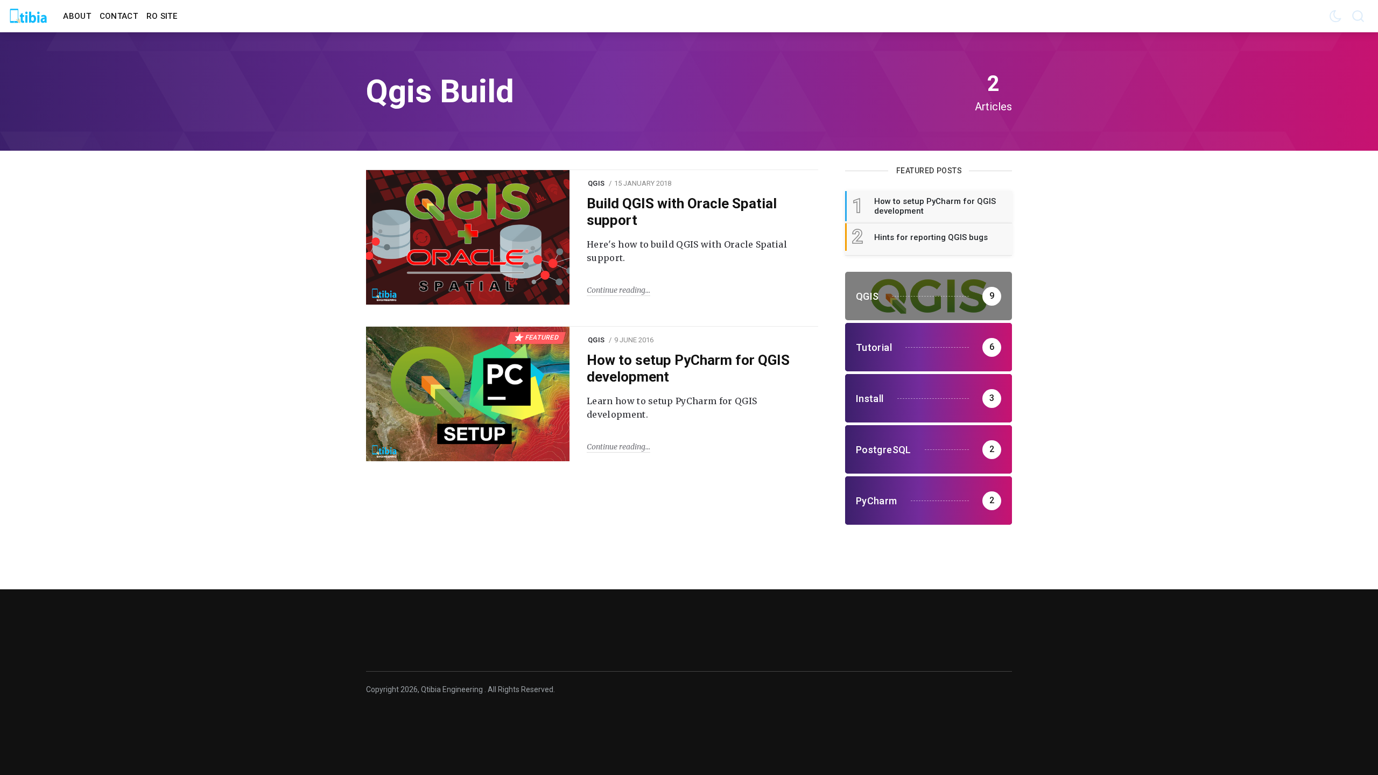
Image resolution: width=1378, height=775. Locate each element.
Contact (119, 16)
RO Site (161, 16)
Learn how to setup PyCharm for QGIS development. (672, 408)
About (77, 16)
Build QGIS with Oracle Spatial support (682, 211)
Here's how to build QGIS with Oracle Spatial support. (687, 251)
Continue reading (616, 290)
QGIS (596, 183)
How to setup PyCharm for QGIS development (688, 368)
